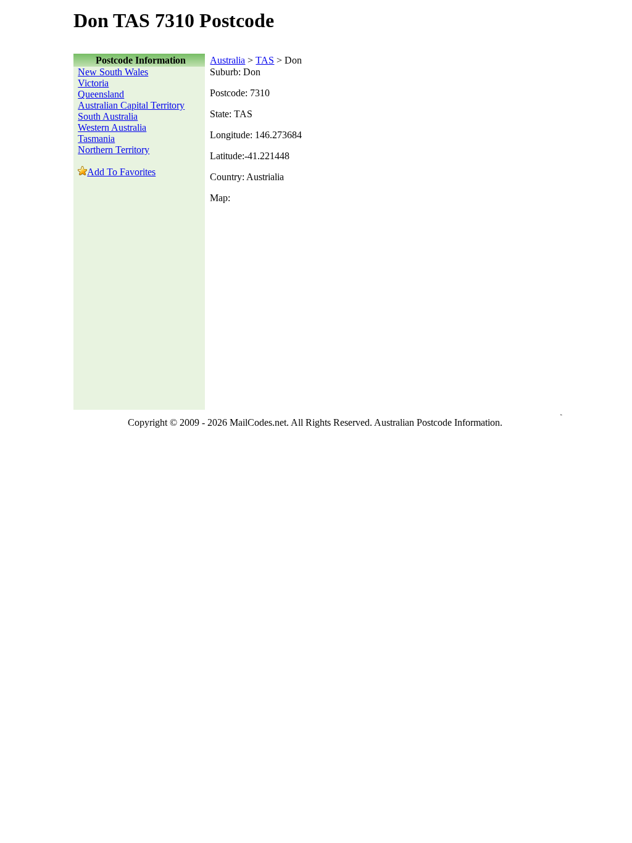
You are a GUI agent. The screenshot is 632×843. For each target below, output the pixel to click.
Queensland (101, 94)
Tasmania (96, 138)
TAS (265, 60)
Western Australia (112, 127)
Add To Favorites (121, 172)
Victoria (93, 83)
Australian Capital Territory (131, 105)
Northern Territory (113, 149)
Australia (227, 60)
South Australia (108, 116)
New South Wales (113, 72)
